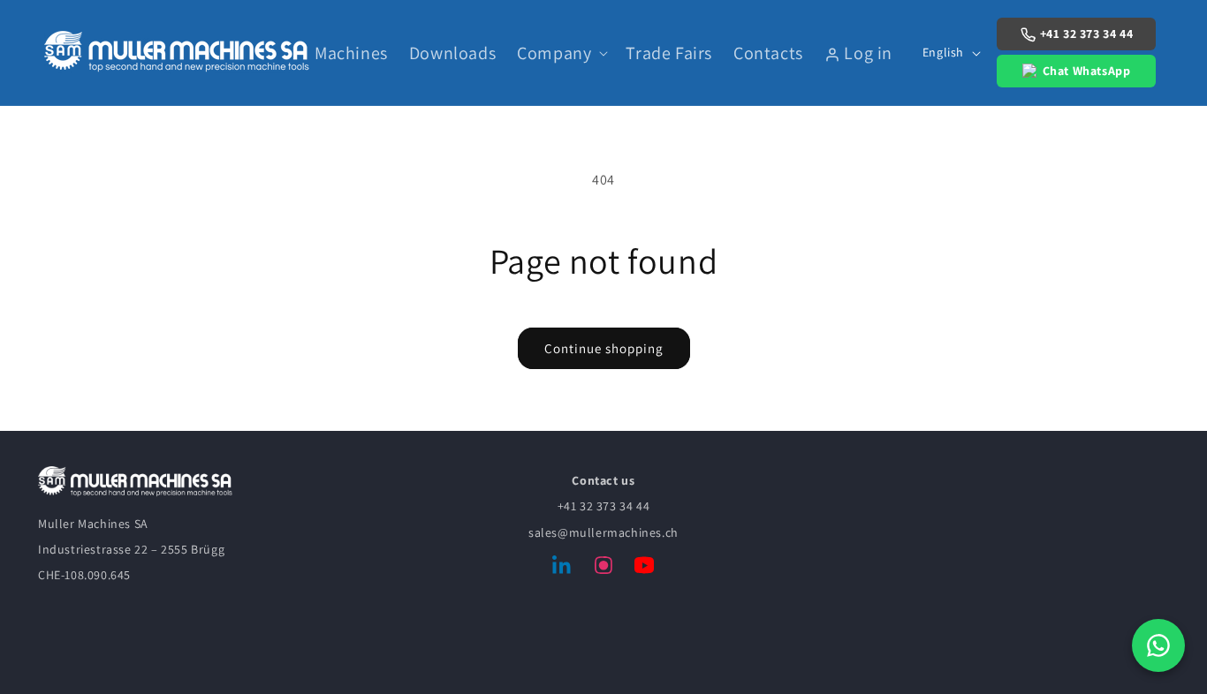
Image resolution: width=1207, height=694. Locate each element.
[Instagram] (603, 568)
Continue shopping (604, 348)
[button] (560, 53)
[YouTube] (644, 568)
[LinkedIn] (562, 568)
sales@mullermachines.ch (603, 532)
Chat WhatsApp (1087, 71)
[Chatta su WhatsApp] (1158, 645)
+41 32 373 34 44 (1087, 33)
